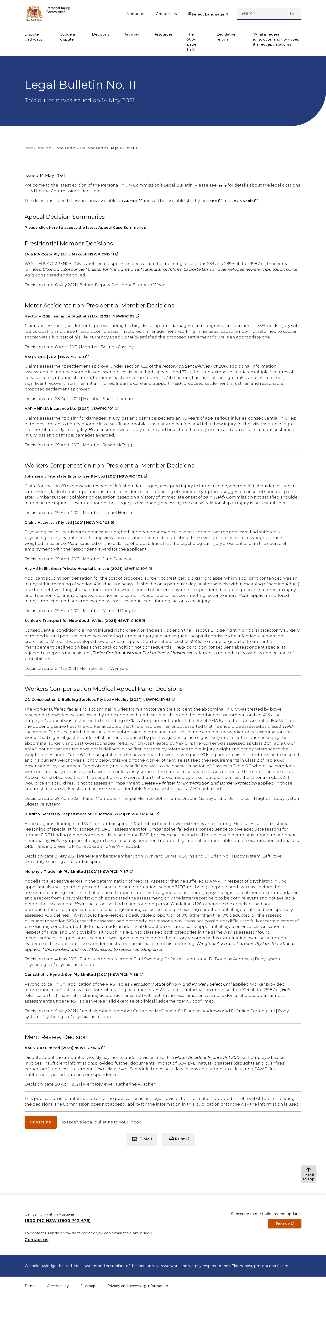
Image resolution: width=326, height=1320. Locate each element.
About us (135, 13)
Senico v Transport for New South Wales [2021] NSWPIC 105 (85, 620)
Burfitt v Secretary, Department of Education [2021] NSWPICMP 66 (92, 814)
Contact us (166, 13)
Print (185, 1141)
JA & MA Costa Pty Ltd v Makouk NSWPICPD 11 (71, 254)
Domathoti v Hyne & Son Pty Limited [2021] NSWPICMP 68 (84, 974)
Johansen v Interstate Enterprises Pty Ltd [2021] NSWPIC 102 (86, 476)
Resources (163, 34)
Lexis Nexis (244, 200)
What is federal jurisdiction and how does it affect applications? (276, 39)
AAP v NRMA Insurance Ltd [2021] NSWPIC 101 (71, 408)
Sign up (288, 1225)
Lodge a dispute (67, 37)
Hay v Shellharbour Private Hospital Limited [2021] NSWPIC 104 (88, 568)
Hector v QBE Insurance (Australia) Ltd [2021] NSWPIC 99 (82, 316)
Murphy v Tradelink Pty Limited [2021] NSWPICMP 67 (79, 871)
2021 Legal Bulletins (93, 148)
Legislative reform (226, 37)
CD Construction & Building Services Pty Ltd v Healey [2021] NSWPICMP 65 (100, 699)
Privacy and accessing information (137, 1286)
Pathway (131, 34)
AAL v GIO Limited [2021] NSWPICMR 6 (65, 1047)
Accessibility (58, 1286)
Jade (214, 200)
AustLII (133, 200)
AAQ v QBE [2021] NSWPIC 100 (57, 356)
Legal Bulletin (65, 148)
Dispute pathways (33, 37)
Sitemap (87, 1286)
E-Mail (145, 1139)
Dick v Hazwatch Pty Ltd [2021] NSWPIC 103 (69, 522)
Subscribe (40, 1122)
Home (29, 148)
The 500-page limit (191, 42)
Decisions (100, 34)
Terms (30, 1286)
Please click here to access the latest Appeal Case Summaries (85, 227)
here (222, 185)
